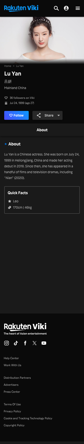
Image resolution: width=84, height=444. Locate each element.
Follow (19, 115)
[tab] (42, 130)
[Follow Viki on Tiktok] (16, 344)
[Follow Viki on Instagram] (6, 344)
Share (49, 115)
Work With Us (12, 365)
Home (7, 66)
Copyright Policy (14, 425)
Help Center (11, 358)
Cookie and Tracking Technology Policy (28, 418)
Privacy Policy (12, 411)
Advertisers (11, 384)
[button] (78, 8)
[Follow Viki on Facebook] (25, 344)
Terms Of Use (12, 404)
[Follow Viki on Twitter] (34, 344)
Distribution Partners (17, 377)
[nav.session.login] (66, 8)
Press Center (12, 391)
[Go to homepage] (21, 8)
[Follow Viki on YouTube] (44, 344)
